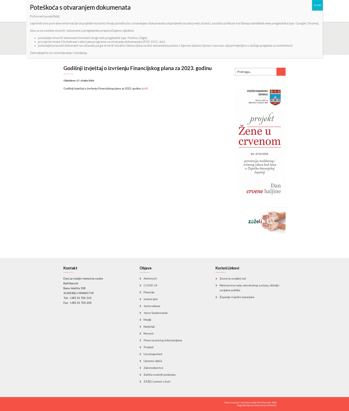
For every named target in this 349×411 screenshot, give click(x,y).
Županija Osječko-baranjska (237, 297)
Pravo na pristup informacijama (163, 340)
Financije (149, 292)
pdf (145, 88)
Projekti (148, 347)
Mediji (147, 319)
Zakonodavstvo (153, 367)
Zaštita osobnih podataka (160, 374)
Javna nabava (152, 306)
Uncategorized (153, 354)
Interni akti (151, 299)
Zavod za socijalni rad (233, 278)
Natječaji (149, 326)
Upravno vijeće (153, 361)
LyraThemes (269, 405)
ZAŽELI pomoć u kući (157, 381)
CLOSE (317, 5)
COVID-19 (150, 285)
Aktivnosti (150, 278)
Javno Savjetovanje (156, 312)
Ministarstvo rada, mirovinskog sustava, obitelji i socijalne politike (249, 288)
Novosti (148, 333)
